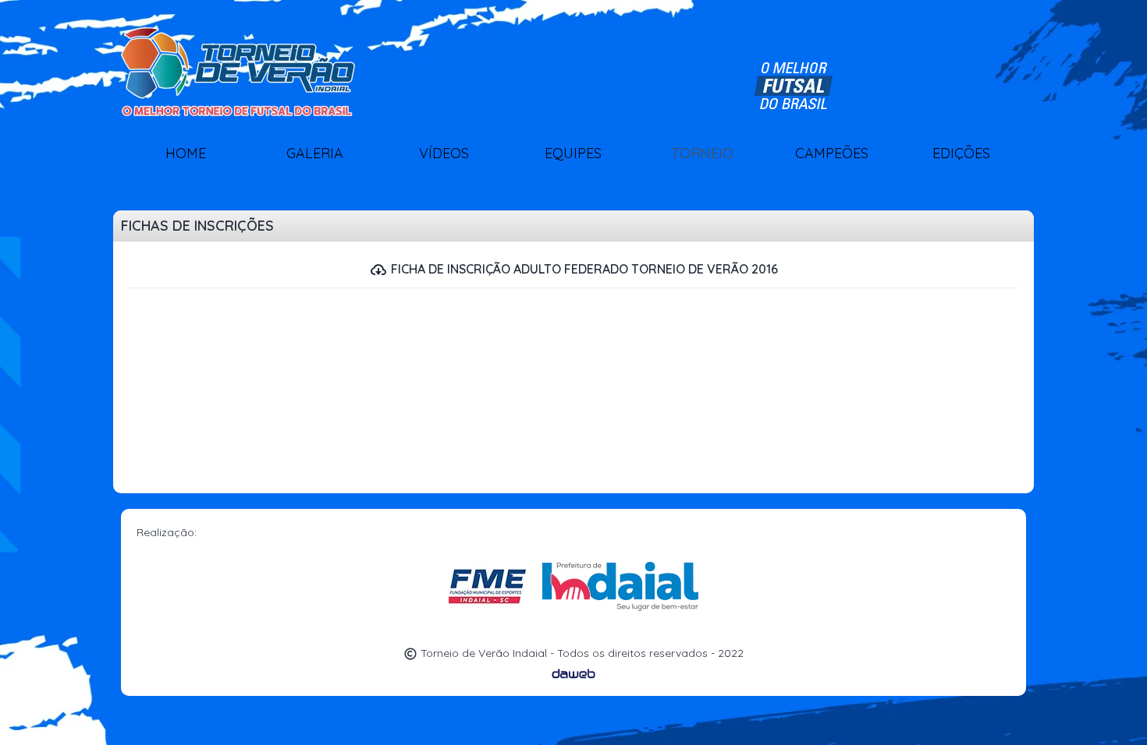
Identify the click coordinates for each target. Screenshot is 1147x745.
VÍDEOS (444, 153)
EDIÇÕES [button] (961, 153)
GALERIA (314, 153)
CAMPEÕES (831, 153)
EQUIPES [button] (573, 153)
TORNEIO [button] (702, 153)
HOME (185, 153)
